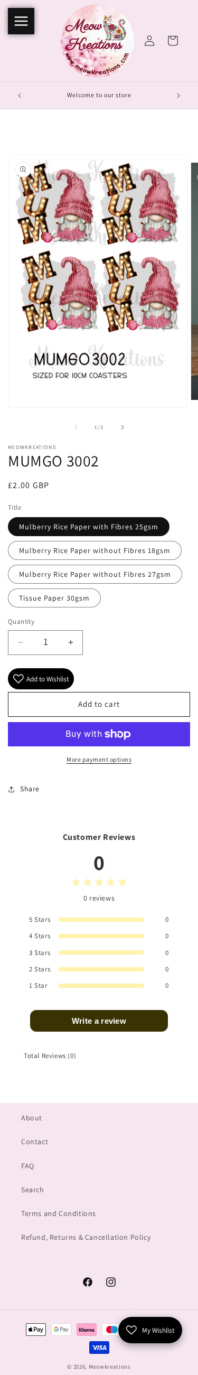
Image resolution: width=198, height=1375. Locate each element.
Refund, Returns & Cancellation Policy (85, 1237)
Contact (34, 1141)
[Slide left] (76, 427)
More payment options (99, 759)
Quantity (21, 621)
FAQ (27, 1166)
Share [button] (30, 788)
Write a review (99, 1020)
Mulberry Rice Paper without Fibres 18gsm (95, 550)
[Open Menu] (21, 21)
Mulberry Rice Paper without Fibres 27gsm (95, 574)
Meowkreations (110, 1366)
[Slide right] (122, 427)
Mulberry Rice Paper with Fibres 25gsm (88, 526)
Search (32, 1189)
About (31, 1118)
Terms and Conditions (58, 1213)
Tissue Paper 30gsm (54, 598)
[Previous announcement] (19, 95)
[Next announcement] (178, 95)
